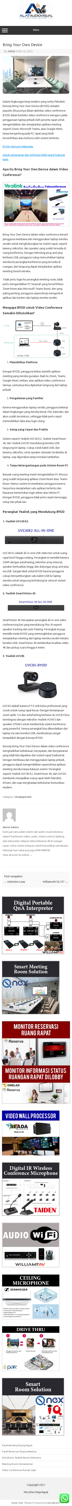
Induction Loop (14, 881)
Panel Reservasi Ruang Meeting (19, 1451)
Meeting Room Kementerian (17, 1464)
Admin (11, 51)
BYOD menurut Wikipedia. (18, 146)
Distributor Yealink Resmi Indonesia (21, 1457)
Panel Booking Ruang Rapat (17, 1445)
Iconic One (17, 1502)
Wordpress (53, 1502)
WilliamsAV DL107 (55, 881)
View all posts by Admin (17, 854)
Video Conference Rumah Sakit (19, 1470)
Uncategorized (23, 796)
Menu (36, 29)
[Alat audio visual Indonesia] (36, 17)
